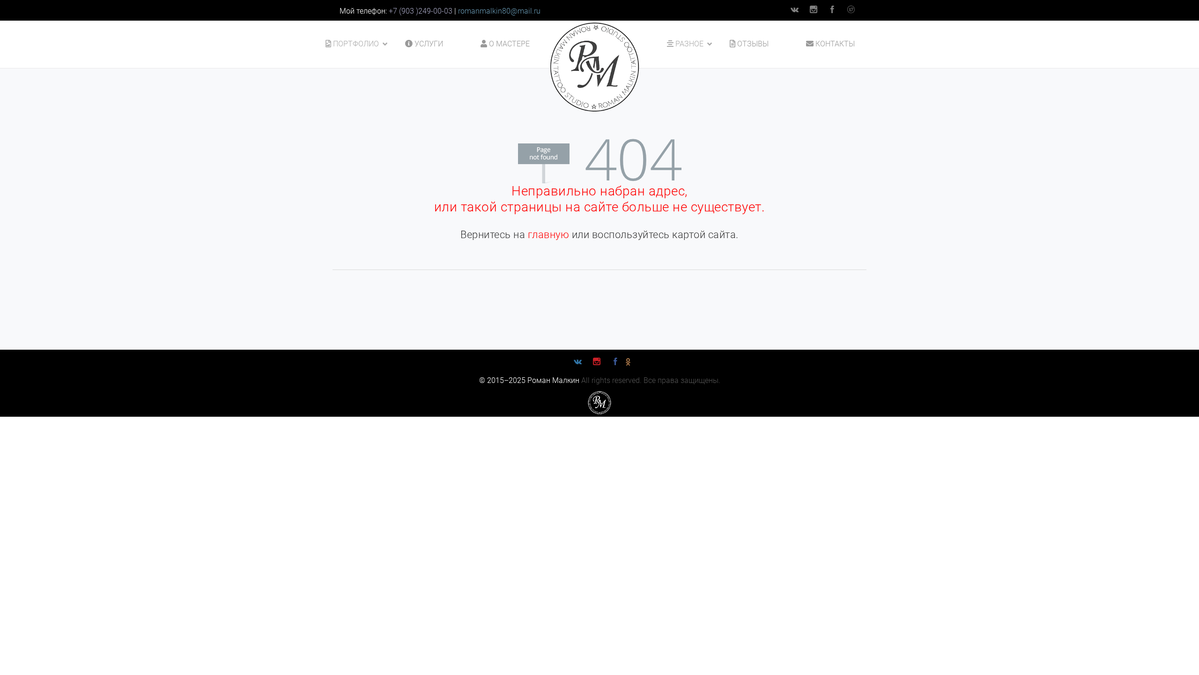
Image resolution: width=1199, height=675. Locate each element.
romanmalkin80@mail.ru (499, 11)
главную (549, 234)
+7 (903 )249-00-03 (420, 11)
